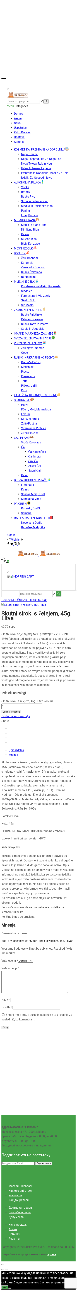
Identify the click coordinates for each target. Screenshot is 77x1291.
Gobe (24, 352)
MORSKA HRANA (25, 220)
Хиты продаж (18, 1224)
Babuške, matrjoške (33, 527)
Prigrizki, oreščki (31, 508)
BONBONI (20, 253)
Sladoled (26, 291)
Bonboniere (28, 276)
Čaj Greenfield (37, 452)
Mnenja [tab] (13, 755)
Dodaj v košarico (11, 711)
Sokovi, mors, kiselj (33, 494)
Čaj (23, 447)
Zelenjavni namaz (32, 348)
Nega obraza (29, 154)
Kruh (24, 390)
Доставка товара (20, 1207)
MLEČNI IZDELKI (24, 281)
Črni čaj (33, 461)
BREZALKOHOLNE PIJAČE (30, 480)
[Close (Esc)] (2, 1264)
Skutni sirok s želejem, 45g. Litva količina (27, 701)
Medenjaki (27, 367)
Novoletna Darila (31, 522)
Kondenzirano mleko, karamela (41, 286)
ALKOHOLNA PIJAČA (27, 182)
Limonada (27, 485)
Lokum (25, 414)
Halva (24, 404)
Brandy (25, 192)
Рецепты (14, 1238)
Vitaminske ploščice (33, 428)
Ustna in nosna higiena (36, 168)
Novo (17, 123)
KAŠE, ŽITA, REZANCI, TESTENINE (35, 395)
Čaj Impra (34, 456)
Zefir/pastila (29, 423)
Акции (13, 1229)
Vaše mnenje (10, 968)
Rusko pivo (28, 196)
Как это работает (20, 1190)
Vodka (25, 187)
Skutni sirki (28, 300)
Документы (16, 1217)
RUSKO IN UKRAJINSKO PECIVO (34, 357)
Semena (26, 513)
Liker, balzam (29, 215)
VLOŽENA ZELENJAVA (28, 343)
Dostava (19, 137)
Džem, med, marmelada (36, 409)
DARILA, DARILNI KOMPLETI (32, 518)
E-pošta (7, 1007)
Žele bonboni (29, 258)
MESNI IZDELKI (23, 248)
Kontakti (19, 141)
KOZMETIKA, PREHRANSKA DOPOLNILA (39, 149)
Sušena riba (29, 239)
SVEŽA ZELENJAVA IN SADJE (33, 338)
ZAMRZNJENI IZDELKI (28, 310)
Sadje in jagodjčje (32, 328)
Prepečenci (28, 376)
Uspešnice (20, 127)
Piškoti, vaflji (29, 385)
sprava (51, 1254)
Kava (24, 475)
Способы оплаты (20, 1212)
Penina (25, 210)
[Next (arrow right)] (6, 1269)
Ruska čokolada (31, 272)
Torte (24, 381)
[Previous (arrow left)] (2, 1269)
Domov (18, 113)
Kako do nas (22, 132)
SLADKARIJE (22, 400)
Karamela (27, 262)
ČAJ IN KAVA (22, 437)
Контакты (15, 1195)
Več (5, 1287)
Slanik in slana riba (34, 225)
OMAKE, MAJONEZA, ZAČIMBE (33, 333)
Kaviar (25, 234)
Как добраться (19, 1200)
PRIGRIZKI (20, 503)
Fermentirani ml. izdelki (35, 295)
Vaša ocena (9, 960)
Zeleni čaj (34, 466)
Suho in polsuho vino (34, 201)
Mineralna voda (31, 499)
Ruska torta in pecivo (34, 324)
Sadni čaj (34, 470)
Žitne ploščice (29, 433)
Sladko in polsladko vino (37, 206)
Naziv (6, 1000)
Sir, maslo (27, 305)
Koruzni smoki (30, 419)
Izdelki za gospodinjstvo (36, 177)
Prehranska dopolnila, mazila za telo (44, 173)
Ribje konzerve (30, 243)
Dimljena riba (30, 229)
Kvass (25, 489)
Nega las (41, 159)
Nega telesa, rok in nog (36, 163)
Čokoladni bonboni (33, 267)
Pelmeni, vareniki (32, 319)
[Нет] (9, 1288)
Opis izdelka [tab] (16, 750)
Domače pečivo (30, 362)
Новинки (14, 1234)
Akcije (17, 118)
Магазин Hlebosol (20, 1186)
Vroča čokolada (31, 442)
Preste (25, 371)
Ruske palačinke (31, 314)
